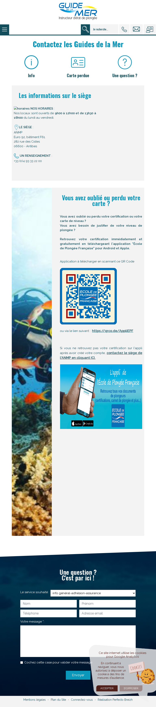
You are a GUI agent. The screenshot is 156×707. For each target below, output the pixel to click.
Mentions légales (34, 699)
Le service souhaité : (34, 592)
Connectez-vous (82, 699)
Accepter (107, 688)
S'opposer (131, 688)
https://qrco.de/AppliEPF (112, 331)
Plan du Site (58, 699)
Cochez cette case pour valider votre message (58, 662)
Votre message (31, 621)
